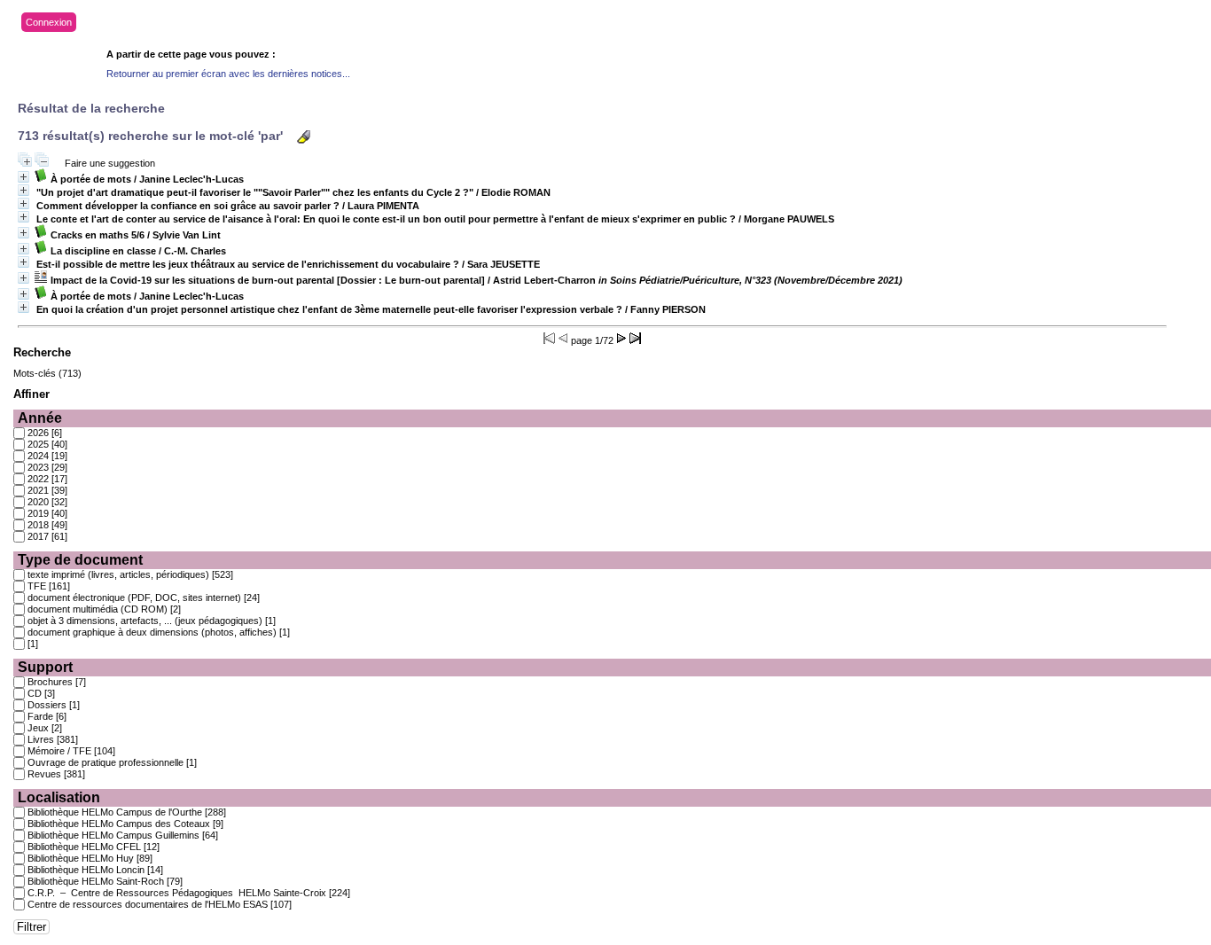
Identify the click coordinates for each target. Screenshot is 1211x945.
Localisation (59, 797)
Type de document (80, 559)
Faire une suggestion (110, 163)
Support (45, 667)
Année (40, 418)
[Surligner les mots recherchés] (303, 137)
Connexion (49, 22)
